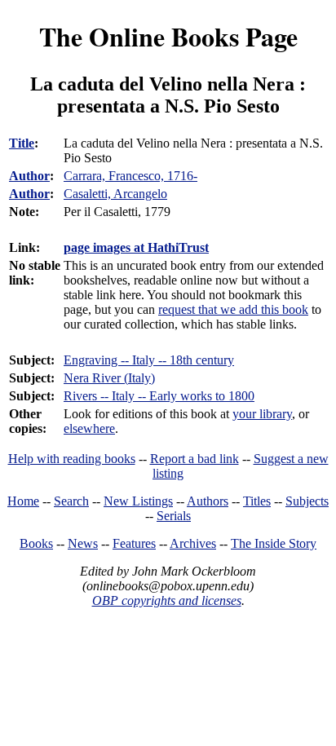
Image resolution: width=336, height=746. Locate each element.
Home (23, 501)
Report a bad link (194, 459)
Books (36, 543)
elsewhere (89, 428)
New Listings (138, 501)
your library (262, 414)
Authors (207, 501)
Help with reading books (71, 459)
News (83, 543)
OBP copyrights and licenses (166, 600)
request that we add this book (233, 309)
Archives (193, 543)
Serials (174, 516)
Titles (257, 501)
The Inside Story (273, 543)
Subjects (307, 501)
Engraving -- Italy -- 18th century (149, 360)
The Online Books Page (168, 36)
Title (21, 143)
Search (71, 501)
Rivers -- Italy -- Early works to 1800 (159, 396)
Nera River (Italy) (109, 378)
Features (134, 543)
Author (29, 176)
